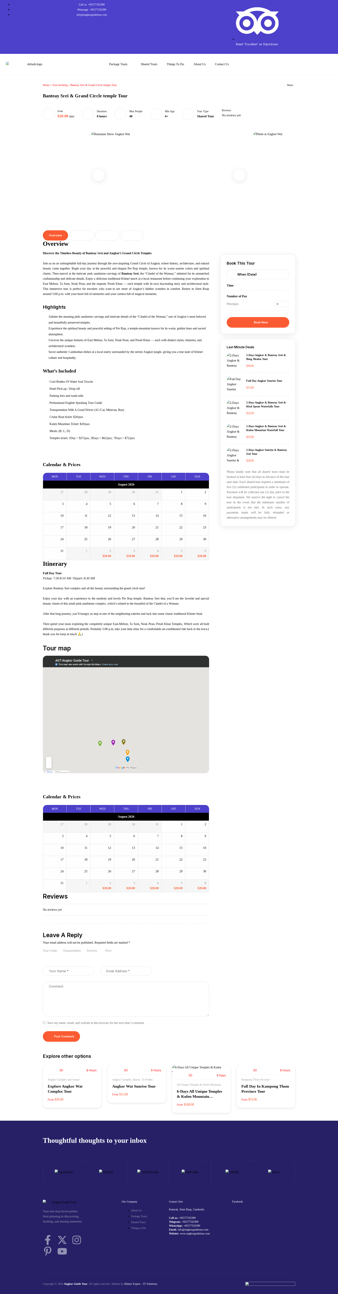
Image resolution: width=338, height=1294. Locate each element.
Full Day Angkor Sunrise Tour (264, 380)
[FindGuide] (190, 1172)
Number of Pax (237, 296)
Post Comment (64, 1036)
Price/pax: (233, 304)
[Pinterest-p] (48, 1251)
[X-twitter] (62, 1240)
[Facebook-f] (48, 1240)
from (60, 111)
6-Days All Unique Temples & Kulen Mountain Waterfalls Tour (199, 1096)
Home (46, 85)
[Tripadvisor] (64, 1172)
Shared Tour (205, 116)
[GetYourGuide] (148, 1172)
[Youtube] (62, 1251)
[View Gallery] (222, 1073)
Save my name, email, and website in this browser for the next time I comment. (96, 1023)
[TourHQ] (106, 1172)
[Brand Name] (274, 1172)
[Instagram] (77, 1240)
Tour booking (59, 85)
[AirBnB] (232, 1172)
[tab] (55, 235)
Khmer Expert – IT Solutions (140, 1283)
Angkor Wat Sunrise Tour (134, 1086)
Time (230, 285)
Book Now (261, 322)
